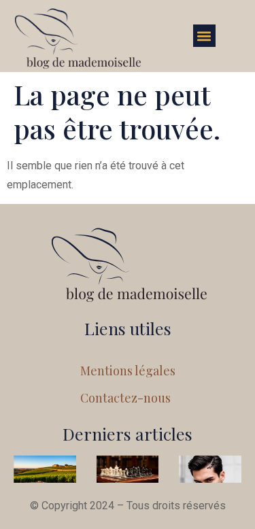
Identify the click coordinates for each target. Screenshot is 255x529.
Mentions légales (127, 370)
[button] (204, 35)
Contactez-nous (125, 398)
